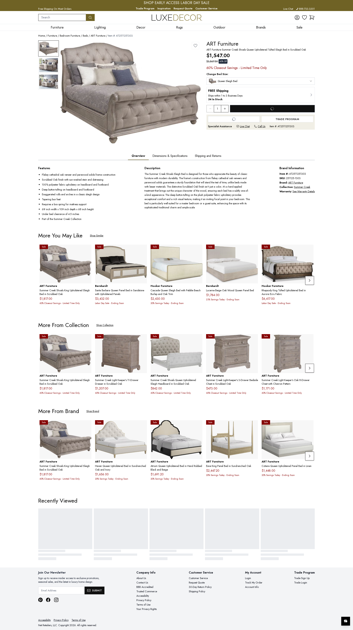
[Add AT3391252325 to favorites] (142, 426)
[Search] (90, 17)
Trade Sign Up (302, 578)
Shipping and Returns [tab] (208, 156)
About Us (141, 578)
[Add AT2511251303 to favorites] (195, 45)
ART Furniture (98, 36)
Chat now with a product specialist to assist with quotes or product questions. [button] (319, 611)
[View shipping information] (261, 95)
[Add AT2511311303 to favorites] (142, 340)
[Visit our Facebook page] (48, 599)
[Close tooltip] (347, 609)
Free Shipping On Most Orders (54, 9)
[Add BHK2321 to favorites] (253, 250)
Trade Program (145, 8)
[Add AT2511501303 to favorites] (309, 340)
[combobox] (62, 17)
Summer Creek (302, 187)
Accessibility (142, 596)
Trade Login (300, 582)
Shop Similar (97, 235)
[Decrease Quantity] (210, 108)
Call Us (261, 126)
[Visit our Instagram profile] (56, 599)
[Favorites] (304, 17)
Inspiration (164, 8)
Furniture (52, 36)
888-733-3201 (307, 9)
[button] (312, 17)
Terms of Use (143, 604)
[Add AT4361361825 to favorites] (253, 426)
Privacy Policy (143, 600)
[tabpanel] (176, 194)
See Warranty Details (304, 191)
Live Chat (288, 9)
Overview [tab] (138, 156)
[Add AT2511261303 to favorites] (87, 250)
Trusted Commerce (146, 591)
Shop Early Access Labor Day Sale (176, 3)
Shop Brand (92, 411)
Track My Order (253, 582)
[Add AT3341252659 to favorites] (198, 426)
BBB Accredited (144, 587)
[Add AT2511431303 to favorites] (253, 340)
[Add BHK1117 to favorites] (142, 250)
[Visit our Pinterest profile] (40, 600)
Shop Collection (104, 325)
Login (248, 578)
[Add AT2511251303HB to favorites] (198, 340)
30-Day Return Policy (200, 587)
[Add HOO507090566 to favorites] (309, 250)
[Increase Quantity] (225, 108)
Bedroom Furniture (70, 36)
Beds (85, 36)
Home (41, 36)
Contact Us (142, 582)
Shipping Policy (197, 591)
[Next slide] (309, 280)
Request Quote (183, 8)
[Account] (297, 17)
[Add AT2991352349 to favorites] (309, 426)
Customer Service (206, 8)
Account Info (252, 587)
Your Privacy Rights (146, 609)
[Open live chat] (345, 621)
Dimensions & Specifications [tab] (170, 156)
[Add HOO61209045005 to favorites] (198, 250)
